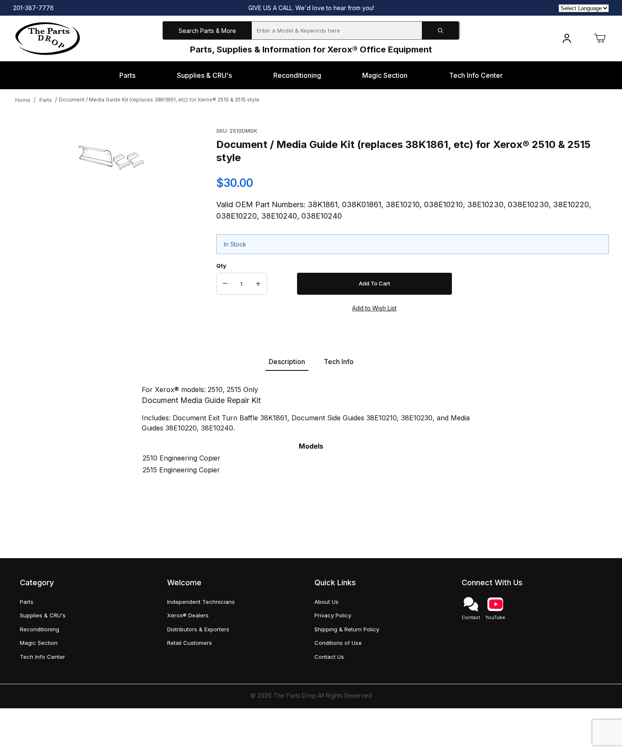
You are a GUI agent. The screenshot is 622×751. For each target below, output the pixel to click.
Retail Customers (189, 642)
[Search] (440, 31)
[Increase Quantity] (258, 283)
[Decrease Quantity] (225, 283)
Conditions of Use (338, 642)
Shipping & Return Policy (346, 629)
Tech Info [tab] (339, 361)
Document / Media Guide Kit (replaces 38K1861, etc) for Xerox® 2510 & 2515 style (159, 99)
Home (22, 100)
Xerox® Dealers (188, 615)
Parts (45, 100)
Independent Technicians (201, 601)
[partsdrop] (48, 37)
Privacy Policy (332, 615)
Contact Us (329, 656)
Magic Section (39, 642)
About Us (326, 601)
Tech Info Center (42, 656)
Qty (221, 265)
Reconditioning (39, 629)
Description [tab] (287, 361)
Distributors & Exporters (198, 629)
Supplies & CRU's (43, 615)
